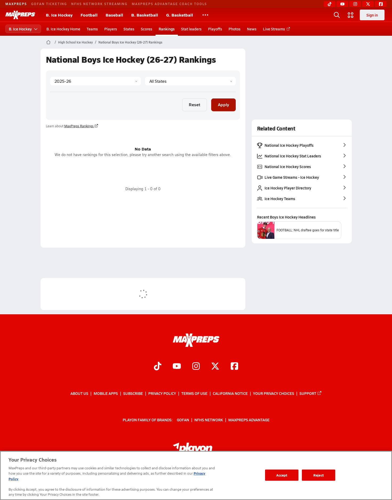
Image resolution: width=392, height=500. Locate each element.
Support (307, 393)
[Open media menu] (351, 15)
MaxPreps (16, 4)
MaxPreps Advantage (249, 419)
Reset (194, 104)
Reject (318, 475)
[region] (196, 475)
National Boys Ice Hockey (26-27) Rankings (130, 42)
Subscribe (133, 393)
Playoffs (215, 28)
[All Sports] (205, 15)
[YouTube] (342, 4)
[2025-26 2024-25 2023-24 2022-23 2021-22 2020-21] (95, 81)
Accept (281, 475)
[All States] (190, 81)
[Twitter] (368, 4)
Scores (146, 28)
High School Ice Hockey (75, 42)
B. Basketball (144, 15)
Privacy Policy (162, 393)
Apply (223, 104)
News (252, 28)
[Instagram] (355, 4)
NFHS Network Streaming (99, 4)
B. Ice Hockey (59, 15)
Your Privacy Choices (273, 393)
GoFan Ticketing (49, 4)
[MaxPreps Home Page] (48, 42)
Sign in (372, 15)
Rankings (167, 28)
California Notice (230, 393)
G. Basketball (179, 15)
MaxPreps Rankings (79, 126)
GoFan (183, 419)
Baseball (114, 15)
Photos (235, 28)
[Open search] (337, 15)
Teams (92, 28)
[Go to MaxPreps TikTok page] (157, 367)
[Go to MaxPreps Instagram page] (196, 367)
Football (89, 15)
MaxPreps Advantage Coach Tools (169, 4)
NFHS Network (208, 419)
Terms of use (194, 393)
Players (110, 28)
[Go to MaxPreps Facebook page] (234, 367)
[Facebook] (381, 4)
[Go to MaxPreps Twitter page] (215, 367)
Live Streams (274, 28)
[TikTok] (329, 4)
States (128, 28)
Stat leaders (191, 28)
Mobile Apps (106, 393)
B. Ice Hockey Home (63, 28)
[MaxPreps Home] (20, 15)
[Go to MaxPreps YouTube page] (177, 367)
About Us (79, 393)
